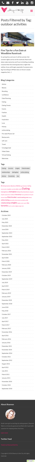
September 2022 (7, 236)
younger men (21, 206)
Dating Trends (6, 105)
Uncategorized (6, 148)
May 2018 (5, 311)
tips (18, 176)
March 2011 (5, 374)
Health (4, 116)
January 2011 (6, 378)
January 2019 (6, 296)
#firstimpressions (6, 186)
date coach (19, 189)
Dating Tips (20, 192)
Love (3, 123)
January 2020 (6, 268)
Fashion (4, 112)
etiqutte (2, 194)
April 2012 (5, 367)
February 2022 (6, 250)
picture (16, 200)
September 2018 (7, 303)
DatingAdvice (5, 192)
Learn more (4, 433)
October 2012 (6, 357)
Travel (4, 144)
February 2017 (6, 328)
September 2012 (7, 360)
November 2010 (7, 381)
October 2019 (6, 275)
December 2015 (7, 346)
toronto (10, 168)
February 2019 (6, 293)
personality (12, 200)
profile (26, 200)
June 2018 (5, 307)
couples (9, 189)
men (27, 197)
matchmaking (21, 197)
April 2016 (5, 335)
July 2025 (5, 219)
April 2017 (5, 321)
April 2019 (5, 286)
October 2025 (6, 215)
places (19, 200)
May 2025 (5, 222)
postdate (23, 200)
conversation (4, 189)
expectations (7, 194)
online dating (6, 130)
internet (2, 197)
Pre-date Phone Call (8, 133)
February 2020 (6, 265)
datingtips (15, 172)
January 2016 (6, 342)
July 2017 (5, 318)
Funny (22, 194)
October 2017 (6, 314)
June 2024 (5, 229)
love (6, 197)
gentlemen (26, 194)
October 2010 (6, 385)
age (21, 186)
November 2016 (7, 332)
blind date (25, 186)
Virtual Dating (6, 155)
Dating (4, 102)
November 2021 (7, 254)
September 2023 (7, 233)
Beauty (4, 88)
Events (4, 109)
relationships (6, 172)
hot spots (31, 194)
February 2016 (6, 339)
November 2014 (7, 349)
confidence (5, 95)
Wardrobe (5, 158)
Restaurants (5, 137)
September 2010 (7, 388)
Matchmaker (26, 168)
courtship (13, 189)
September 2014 (7, 353)
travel (9, 206)
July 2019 (5, 282)
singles (17, 168)
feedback (13, 194)
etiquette (32, 192)
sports (25, 203)
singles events (20, 203)
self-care (4, 141)
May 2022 (5, 240)
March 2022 (5, 247)
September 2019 (7, 279)
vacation (13, 206)
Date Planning (6, 98)
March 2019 (5, 289)
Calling (29, 186)
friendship (11, 176)
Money (4, 126)
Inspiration (5, 119)
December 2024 (7, 226)
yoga (16, 206)
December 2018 (7, 300)
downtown (26, 192)
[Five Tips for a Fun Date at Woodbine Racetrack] (17, 39)
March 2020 (5, 261)
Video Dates (6, 151)
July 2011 (5, 371)
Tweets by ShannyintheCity (9, 445)
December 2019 (7, 272)
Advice (4, 84)
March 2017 (5, 325)
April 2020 (5, 258)
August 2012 (6, 364)
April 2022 (5, 243)
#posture (13, 186)
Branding (5, 91)
